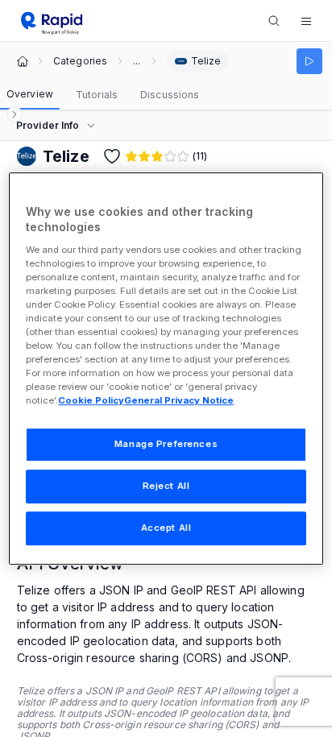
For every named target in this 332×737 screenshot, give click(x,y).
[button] (306, 20)
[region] (165, 369)
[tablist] (102, 95)
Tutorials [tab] (97, 95)
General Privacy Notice (179, 401)
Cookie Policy (91, 401)
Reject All (166, 486)
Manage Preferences (166, 444)
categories (80, 61)
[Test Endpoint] (309, 61)
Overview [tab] (29, 94)
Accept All (166, 527)
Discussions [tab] (169, 95)
